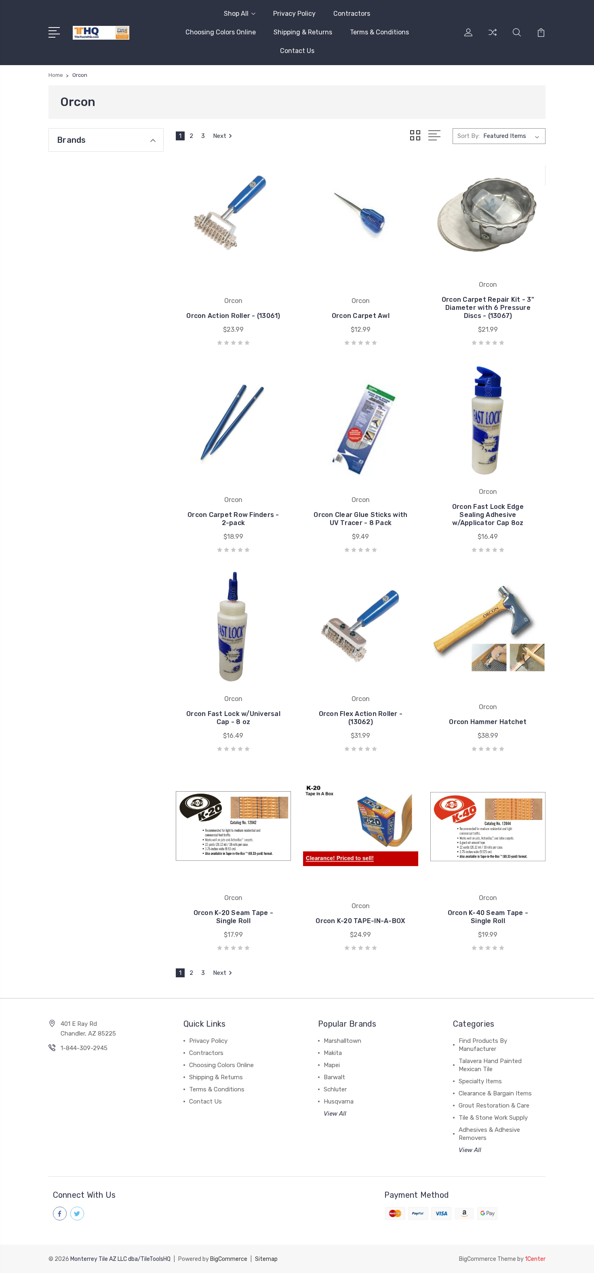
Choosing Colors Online (220, 32)
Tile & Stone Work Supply (493, 1117)
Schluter (335, 1089)
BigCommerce (228, 1259)
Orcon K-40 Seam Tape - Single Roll (488, 917)
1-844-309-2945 (84, 1048)
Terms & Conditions (379, 32)
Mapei (332, 1065)
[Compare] (492, 37)
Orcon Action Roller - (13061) (233, 316)
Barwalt (334, 1077)
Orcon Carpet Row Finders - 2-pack (233, 519)
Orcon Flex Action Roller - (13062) (361, 718)
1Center (535, 1259)
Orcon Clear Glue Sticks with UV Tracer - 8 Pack (360, 519)
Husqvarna (339, 1101)
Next (219, 136)
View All (335, 1113)
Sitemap (266, 1259)
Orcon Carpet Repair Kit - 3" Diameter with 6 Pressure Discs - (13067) (488, 308)
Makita (333, 1053)
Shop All (236, 13)
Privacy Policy (294, 13)
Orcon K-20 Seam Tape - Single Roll (234, 917)
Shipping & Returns (303, 32)
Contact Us (297, 51)
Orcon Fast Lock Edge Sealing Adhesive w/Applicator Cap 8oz (488, 515)
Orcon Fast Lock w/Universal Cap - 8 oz (233, 718)
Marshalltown (342, 1040)
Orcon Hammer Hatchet (488, 722)
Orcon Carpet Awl (361, 316)
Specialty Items (480, 1081)
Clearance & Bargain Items (495, 1093)
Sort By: (468, 136)
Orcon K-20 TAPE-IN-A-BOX (360, 921)
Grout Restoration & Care (494, 1105)
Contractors (351, 13)
